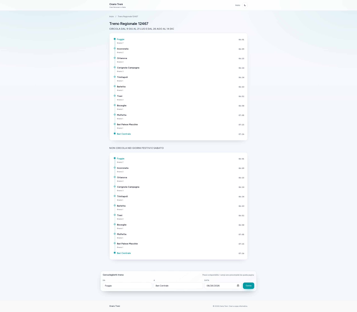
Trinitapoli (122, 77)
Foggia (120, 39)
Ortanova (122, 58)
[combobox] (127, 286)
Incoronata (122, 48)
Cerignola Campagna (128, 67)
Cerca (248, 285)
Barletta (121, 86)
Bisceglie (121, 105)
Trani (119, 96)
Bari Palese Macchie (127, 124)
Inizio (237, 5)
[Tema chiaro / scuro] (245, 5)
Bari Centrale (124, 134)
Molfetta (121, 115)
